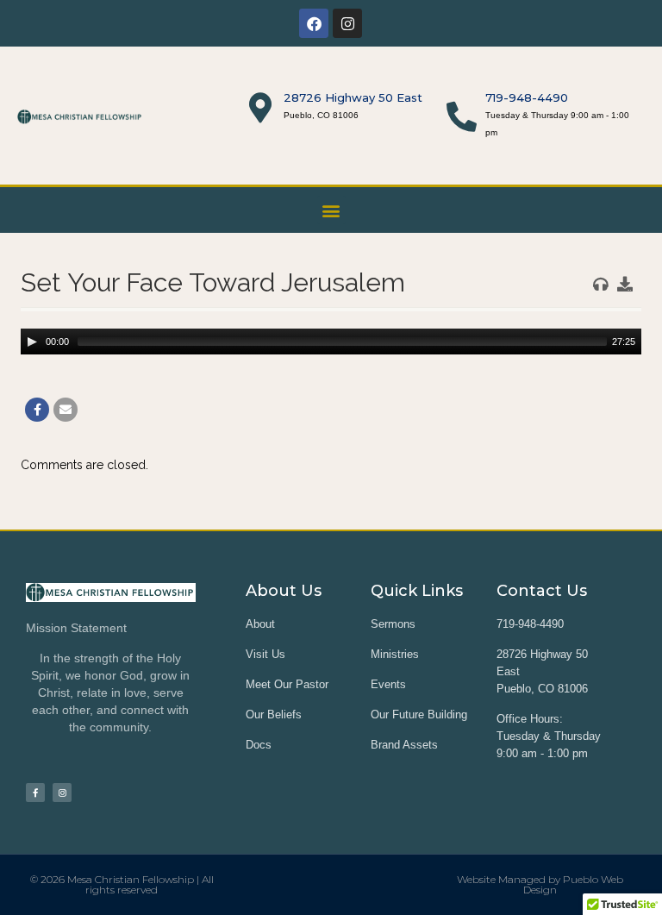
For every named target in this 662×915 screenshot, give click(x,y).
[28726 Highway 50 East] (260, 107)
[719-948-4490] (462, 116)
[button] (331, 210)
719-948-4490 (526, 97)
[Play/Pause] (32, 341)
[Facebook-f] (35, 792)
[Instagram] (347, 23)
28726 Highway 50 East (353, 97)
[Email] (65, 410)
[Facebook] (313, 23)
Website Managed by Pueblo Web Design (540, 884)
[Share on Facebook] (37, 410)
